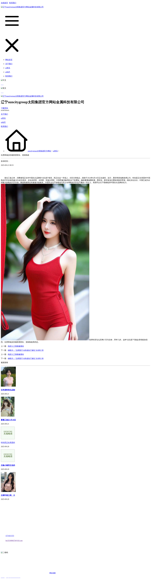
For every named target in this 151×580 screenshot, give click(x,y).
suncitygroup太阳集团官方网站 (39, 151)
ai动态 (3, 122)
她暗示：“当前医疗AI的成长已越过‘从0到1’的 (26, 350)
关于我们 (4, 114)
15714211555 (10, 536)
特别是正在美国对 (8, 442)
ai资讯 (3, 118)
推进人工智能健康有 (16, 346)
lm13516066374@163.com (14, 540)
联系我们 (12, 3)
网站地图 (52, 573)
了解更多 (4, 108)
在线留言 (4, 3)
